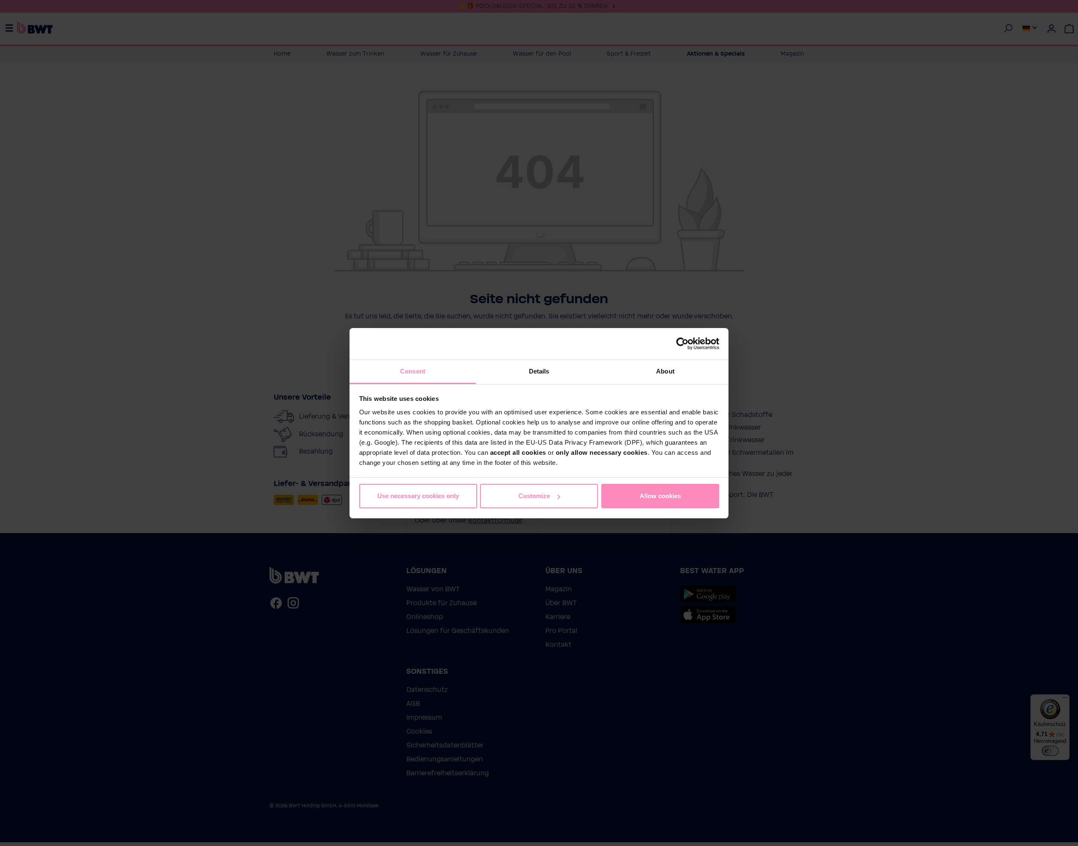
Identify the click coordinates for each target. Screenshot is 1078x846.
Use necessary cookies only (418, 495)
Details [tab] (539, 371)
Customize (534, 495)
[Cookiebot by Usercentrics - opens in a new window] (682, 343)
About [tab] (665, 371)
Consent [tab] (412, 371)
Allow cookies (660, 495)
